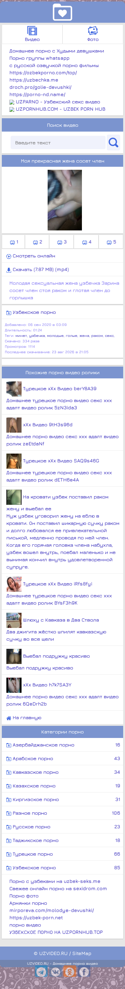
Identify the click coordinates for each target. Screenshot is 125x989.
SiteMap (81, 953)
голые (71, 335)
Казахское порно (65, 785)
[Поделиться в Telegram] (41, 971)
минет (21, 335)
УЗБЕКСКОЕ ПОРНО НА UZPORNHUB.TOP (56, 932)
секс (109, 335)
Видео (32, 39)
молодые (55, 335)
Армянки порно (28, 903)
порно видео (25, 924)
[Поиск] (113, 142)
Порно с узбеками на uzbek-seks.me (54, 881)
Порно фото (24, 895)
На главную (26, 717)
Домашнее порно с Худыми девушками (56, 50)
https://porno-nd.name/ (37, 94)
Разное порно (65, 813)
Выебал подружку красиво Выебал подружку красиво (48, 661)
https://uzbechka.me (33, 79)
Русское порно (65, 826)
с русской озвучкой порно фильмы (54, 65)
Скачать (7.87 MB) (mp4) (40, 269)
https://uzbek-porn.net (36, 917)
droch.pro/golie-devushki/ (40, 87)
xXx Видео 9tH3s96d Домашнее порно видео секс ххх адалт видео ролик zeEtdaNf (62, 434)
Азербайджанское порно (65, 744)
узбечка (37, 335)
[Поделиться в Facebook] (84, 971)
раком (97, 335)
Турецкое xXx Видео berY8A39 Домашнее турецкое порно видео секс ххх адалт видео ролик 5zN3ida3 (59, 398)
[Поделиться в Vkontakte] (55, 971)
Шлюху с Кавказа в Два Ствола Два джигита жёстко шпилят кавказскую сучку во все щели (56, 629)
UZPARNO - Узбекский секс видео (58, 101)
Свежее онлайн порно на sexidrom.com (58, 888)
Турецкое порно (65, 854)
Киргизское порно (65, 799)
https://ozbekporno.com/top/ (43, 72)
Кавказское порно (65, 772)
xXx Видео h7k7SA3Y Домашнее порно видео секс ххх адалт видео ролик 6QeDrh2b (62, 694)
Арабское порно (65, 758)
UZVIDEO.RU (53, 953)
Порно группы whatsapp (39, 58)
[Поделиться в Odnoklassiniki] (69, 971)
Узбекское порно (33, 312)
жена (84, 335)
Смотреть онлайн (33, 255)
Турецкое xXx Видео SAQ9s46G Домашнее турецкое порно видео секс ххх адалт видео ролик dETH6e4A (59, 470)
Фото (93, 39)
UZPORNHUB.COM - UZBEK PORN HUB (60, 109)
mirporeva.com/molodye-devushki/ (51, 910)
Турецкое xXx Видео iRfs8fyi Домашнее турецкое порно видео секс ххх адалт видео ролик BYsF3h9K (59, 593)
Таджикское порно (65, 840)
